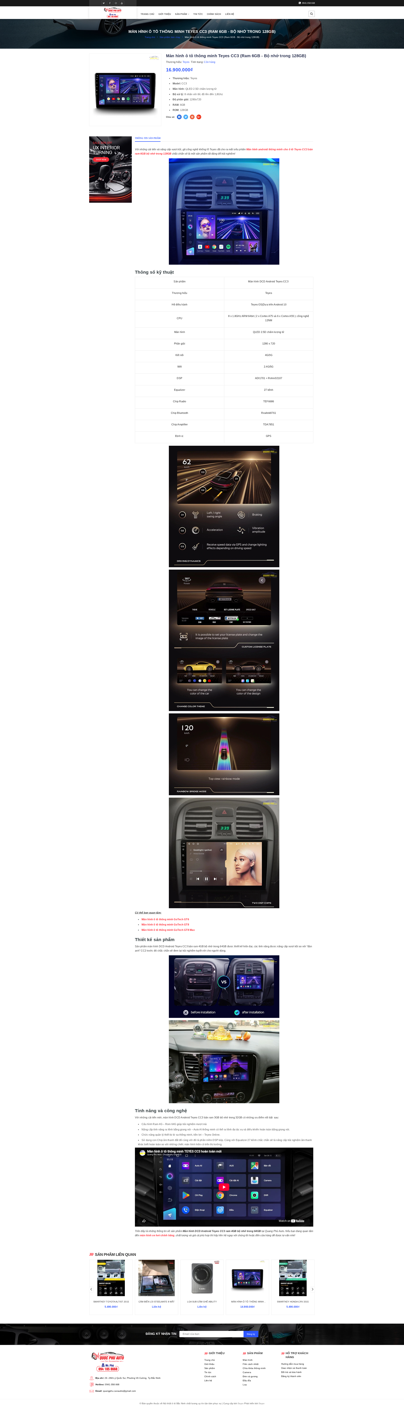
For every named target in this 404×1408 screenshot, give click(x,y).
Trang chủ (147, 14)
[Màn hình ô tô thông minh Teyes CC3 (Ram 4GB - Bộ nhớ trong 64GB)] (247, 1278)
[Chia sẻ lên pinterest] (192, 117)
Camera (247, 1372)
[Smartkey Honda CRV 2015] (292, 1278)
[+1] (198, 117)
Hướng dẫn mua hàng (292, 1364)
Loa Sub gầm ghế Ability (202, 1301)
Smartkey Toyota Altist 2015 (111, 1301)
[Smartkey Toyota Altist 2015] (111, 1278)
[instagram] (115, 3)
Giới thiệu (164, 14)
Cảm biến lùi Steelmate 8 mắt (157, 1301)
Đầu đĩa (247, 1380)
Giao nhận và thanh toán (294, 1368)
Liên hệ (229, 14)
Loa (245, 1384)
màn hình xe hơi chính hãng (157, 1235)
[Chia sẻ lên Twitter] (185, 117)
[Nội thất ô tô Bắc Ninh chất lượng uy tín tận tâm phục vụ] (113, 12)
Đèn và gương (250, 1376)
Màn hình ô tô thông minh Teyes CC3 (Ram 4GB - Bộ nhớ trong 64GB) (247, 1301)
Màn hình (247, 1360)
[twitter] (103, 3)
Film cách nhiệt (250, 1364)
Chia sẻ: (170, 117)
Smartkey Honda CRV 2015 (293, 1301)
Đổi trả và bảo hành (291, 1372)
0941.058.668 (308, 3)
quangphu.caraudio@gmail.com (119, 1391)
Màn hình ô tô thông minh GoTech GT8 (165, 924)
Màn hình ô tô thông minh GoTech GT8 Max (168, 930)
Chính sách (214, 14)
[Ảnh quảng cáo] (111, 169)
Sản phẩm (181, 14)
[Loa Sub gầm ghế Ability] (202, 1278)
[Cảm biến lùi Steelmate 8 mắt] (156, 1278)
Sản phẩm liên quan (115, 1254)
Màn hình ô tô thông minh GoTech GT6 (165, 919)
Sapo (241, 1403)
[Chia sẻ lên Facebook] (179, 117)
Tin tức (198, 14)
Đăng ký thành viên (291, 1376)
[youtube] (121, 3)
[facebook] (109, 3)
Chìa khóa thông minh (254, 1368)
